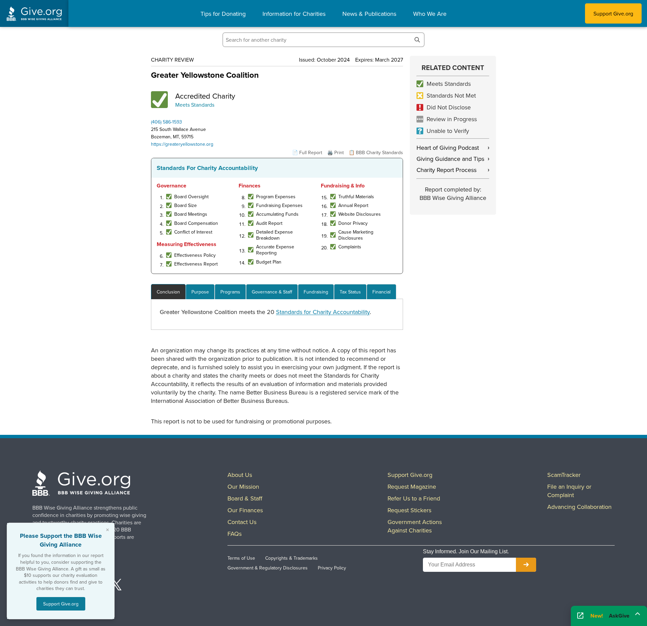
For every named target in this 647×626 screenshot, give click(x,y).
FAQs (234, 533)
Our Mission (243, 486)
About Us (239, 475)
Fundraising (316, 291)
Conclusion (168, 291)
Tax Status (350, 291)
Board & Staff (244, 498)
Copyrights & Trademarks (291, 558)
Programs (230, 291)
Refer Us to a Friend (414, 498)
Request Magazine (412, 486)
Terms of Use (241, 558)
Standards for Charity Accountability (323, 312)
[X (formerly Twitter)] (116, 586)
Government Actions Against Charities (415, 526)
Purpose (200, 291)
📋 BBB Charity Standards (376, 152)
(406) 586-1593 (166, 121)
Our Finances (245, 510)
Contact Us (241, 522)
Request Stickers (409, 510)
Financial (381, 291)
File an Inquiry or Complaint (569, 490)
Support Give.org (613, 13)
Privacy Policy (332, 567)
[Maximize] (638, 614)
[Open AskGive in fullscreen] (580, 616)
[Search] (417, 39)
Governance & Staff (272, 291)
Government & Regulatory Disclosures (267, 567)
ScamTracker (564, 475)
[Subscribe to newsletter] (526, 565)
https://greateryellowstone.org (182, 144)
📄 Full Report (307, 152)
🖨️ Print (335, 152)
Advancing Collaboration (579, 506)
